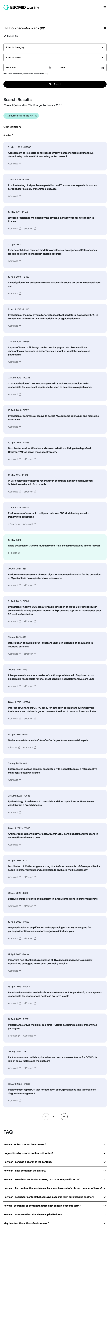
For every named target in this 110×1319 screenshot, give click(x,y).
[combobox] (55, 47)
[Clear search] (105, 28)
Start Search (55, 84)
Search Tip (12, 36)
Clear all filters (10, 127)
